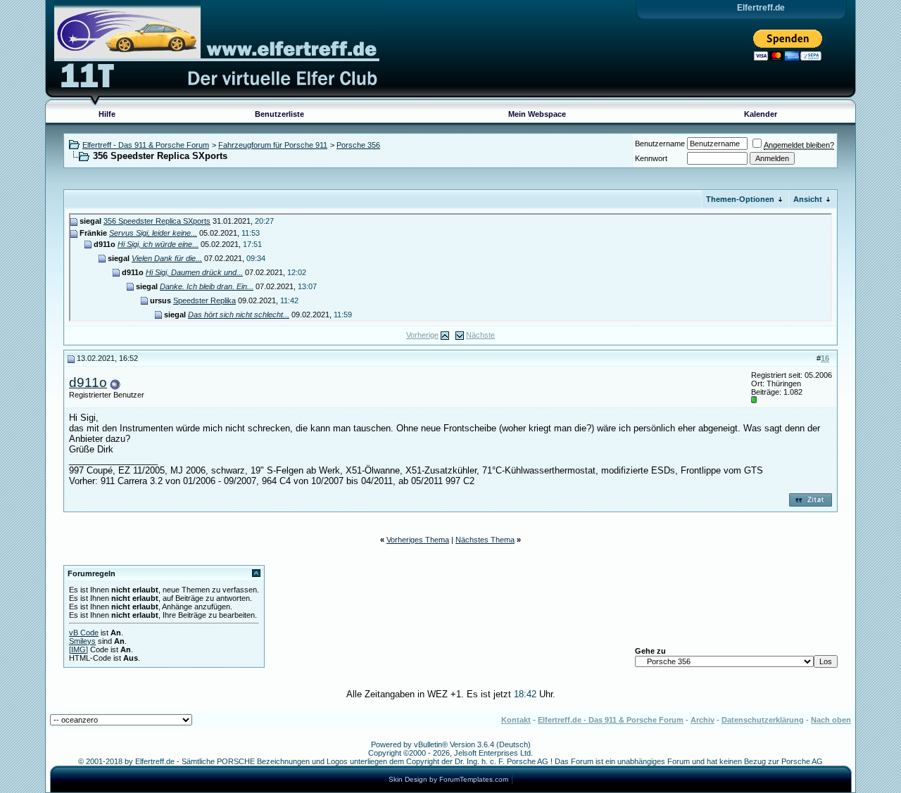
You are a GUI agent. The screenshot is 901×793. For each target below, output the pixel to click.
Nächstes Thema (485, 539)
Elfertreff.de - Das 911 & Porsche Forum (610, 720)
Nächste (480, 335)
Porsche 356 (358, 145)
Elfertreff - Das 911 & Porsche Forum (145, 145)
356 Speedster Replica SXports (156, 221)
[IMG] (78, 649)
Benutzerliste (279, 114)
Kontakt (516, 720)
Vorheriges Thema (417, 539)
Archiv (702, 720)
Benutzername (660, 143)
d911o (88, 382)
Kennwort (651, 158)
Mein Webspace (537, 114)
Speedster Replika (204, 300)
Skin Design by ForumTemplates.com (448, 779)
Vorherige (422, 335)
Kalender (760, 114)
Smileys (82, 641)
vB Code (84, 632)
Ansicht (807, 199)
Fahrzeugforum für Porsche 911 (272, 145)
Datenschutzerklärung (763, 720)
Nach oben (831, 720)
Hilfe (107, 114)
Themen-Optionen (740, 199)
